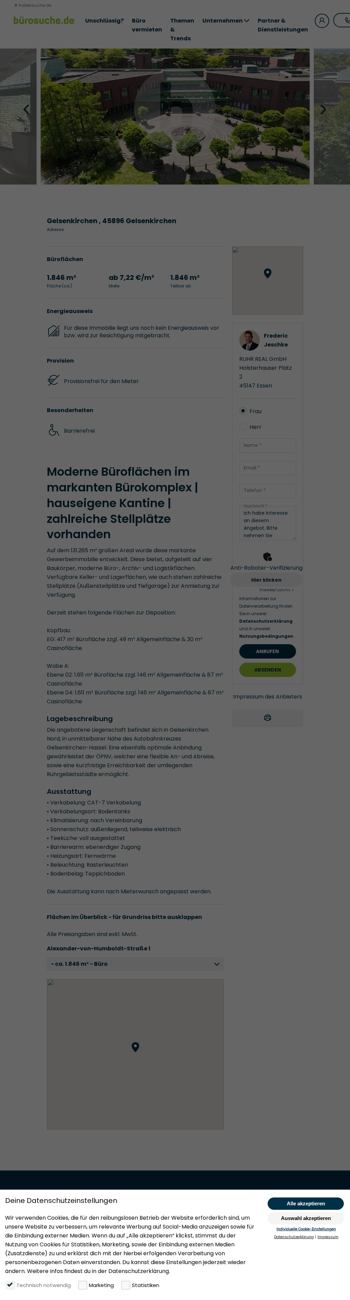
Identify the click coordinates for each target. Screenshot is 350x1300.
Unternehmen (222, 21)
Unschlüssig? (104, 21)
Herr (255, 427)
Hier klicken (266, 580)
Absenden (267, 669)
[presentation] (27, 109)
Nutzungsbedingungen (266, 636)
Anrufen (267, 651)
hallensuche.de (34, 5)
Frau (255, 411)
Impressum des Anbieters (267, 697)
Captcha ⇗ (276, 590)
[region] (135, 1054)
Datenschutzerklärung (266, 621)
